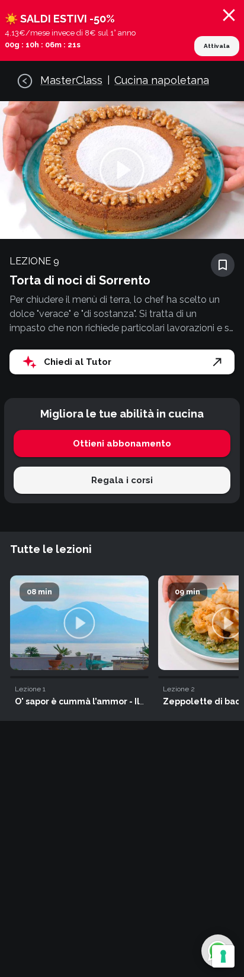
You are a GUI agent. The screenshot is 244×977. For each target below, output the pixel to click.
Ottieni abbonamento (122, 443)
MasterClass (71, 80)
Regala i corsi (122, 480)
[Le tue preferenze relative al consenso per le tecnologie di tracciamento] (223, 956)
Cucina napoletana (161, 80)
